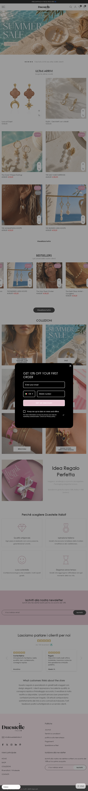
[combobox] (29, 394)
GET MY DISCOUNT (44, 403)
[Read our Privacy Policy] (63, 415)
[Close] (70, 366)
